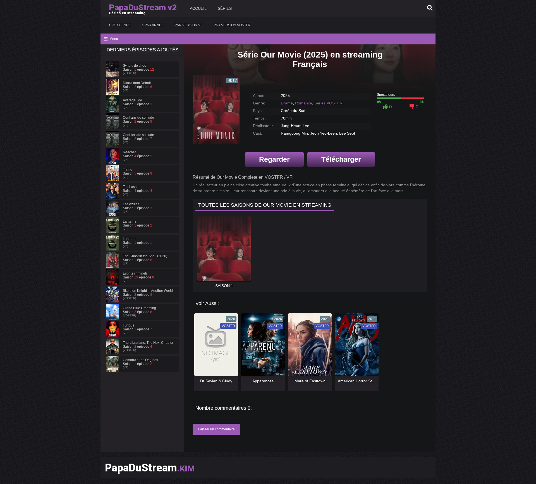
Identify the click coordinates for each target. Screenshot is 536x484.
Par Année (154, 25)
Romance (303, 103)
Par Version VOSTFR (232, 25)
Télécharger (341, 159)
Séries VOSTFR (328, 103)
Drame (287, 103)
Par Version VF (188, 25)
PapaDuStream (150, 468)
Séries (225, 8)
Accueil (198, 8)
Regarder (274, 159)
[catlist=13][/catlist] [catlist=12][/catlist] (214, 346)
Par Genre (121, 25)
